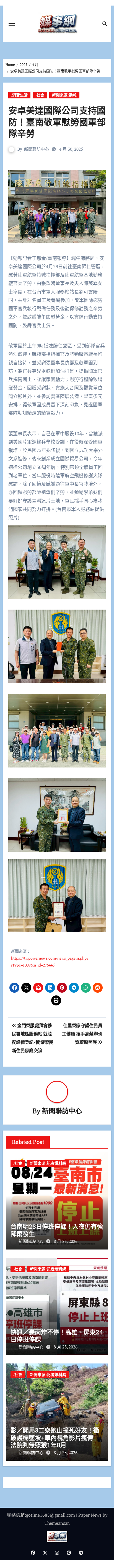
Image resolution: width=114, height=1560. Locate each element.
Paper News (90, 1515)
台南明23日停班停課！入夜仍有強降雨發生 (57, 1230)
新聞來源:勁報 (64, 95)
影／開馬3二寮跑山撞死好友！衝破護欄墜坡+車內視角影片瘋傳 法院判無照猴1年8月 (55, 1437)
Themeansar (57, 1523)
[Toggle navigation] (11, 23)
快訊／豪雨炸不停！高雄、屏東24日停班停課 (57, 1335)
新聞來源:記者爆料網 (48, 1163)
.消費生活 (19, 95)
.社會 (39, 95)
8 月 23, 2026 (65, 1241)
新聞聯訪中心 (36, 149)
